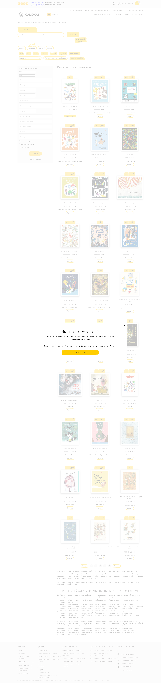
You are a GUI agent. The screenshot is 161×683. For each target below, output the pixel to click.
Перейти (80, 352)
